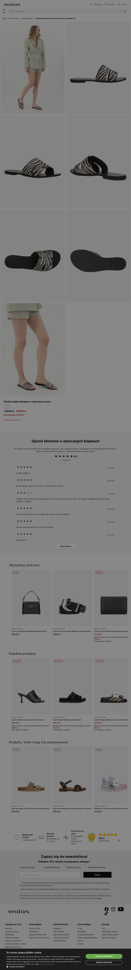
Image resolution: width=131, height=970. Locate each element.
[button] (44, 966)
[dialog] (65, 485)
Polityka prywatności (47, 964)
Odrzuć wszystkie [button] (104, 962)
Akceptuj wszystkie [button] (104, 956)
